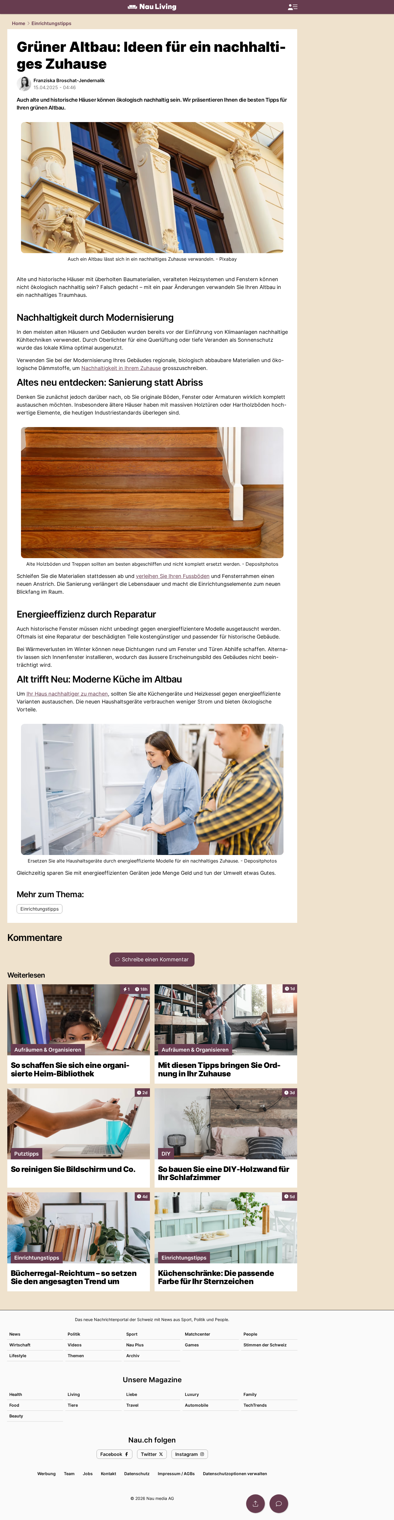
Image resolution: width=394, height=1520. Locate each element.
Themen (76, 1355)
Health (15, 1394)
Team (69, 1473)
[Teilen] (255, 1503)
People (250, 1334)
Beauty (16, 1415)
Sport (131, 1334)
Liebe (131, 1394)
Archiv (132, 1355)
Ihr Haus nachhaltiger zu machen (67, 694)
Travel (132, 1405)
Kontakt (108, 1473)
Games (192, 1344)
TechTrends (255, 1405)
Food (14, 1405)
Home (18, 23)
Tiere (73, 1405)
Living (74, 1394)
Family (250, 1394)
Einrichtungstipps (51, 23)
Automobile (196, 1405)
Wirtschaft (19, 1344)
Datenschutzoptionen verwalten (235, 1473)
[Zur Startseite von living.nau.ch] (152, 6)
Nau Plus (135, 1344)
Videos (75, 1344)
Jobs (88, 1473)
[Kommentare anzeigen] (278, 1503)
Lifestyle (17, 1355)
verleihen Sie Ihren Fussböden (173, 576)
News (14, 1334)
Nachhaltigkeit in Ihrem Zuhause (121, 368)
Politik (74, 1334)
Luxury (192, 1394)
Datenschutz (137, 1473)
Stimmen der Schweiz (265, 1344)
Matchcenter (197, 1334)
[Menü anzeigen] (292, 7)
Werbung (46, 1473)
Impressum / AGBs (176, 1473)
